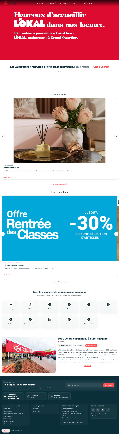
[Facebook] (93, 410)
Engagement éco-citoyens (69, 411)
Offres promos (37, 411)
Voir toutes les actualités (59, 184)
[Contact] (108, 410)
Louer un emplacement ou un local (13, 413)
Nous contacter (7, 411)
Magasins (35, 408)
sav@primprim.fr (12, 396)
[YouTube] (103, 410)
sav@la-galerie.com (13, 398)
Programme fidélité (67, 408)
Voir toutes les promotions (59, 282)
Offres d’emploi (7, 418)
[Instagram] (98, 410)
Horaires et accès (68, 3)
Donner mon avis (91, 345)
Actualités (52, 3)
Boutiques (39, 3)
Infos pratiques (7, 416)
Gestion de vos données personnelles (73, 422)
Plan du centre (86, 3)
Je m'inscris (108, 385)
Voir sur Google (78, 345)
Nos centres (7, 408)
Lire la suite (87, 365)
